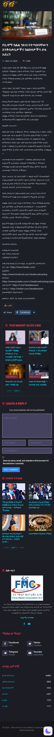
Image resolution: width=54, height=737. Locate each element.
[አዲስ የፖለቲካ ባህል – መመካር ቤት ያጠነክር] (39, 371)
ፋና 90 (4, 706)
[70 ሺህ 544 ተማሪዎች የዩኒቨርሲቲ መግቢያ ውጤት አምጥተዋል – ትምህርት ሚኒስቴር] (13, 491)
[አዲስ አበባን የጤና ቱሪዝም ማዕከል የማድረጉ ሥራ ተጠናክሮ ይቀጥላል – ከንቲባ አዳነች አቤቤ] (15, 337)
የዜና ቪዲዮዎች (8, 688)
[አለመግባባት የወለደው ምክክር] (40, 523)
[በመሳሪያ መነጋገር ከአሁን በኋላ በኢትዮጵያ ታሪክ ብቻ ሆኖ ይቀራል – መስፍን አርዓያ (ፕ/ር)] (13, 523)
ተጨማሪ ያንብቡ (27, 617)
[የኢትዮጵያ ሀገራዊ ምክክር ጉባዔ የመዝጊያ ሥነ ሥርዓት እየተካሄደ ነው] (40, 491)
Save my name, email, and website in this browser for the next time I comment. (26, 462)
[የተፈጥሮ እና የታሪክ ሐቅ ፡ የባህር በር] (15, 371)
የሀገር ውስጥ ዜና (11, 342)
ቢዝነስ (4, 700)
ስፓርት (5, 694)
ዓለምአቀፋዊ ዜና (8, 682)
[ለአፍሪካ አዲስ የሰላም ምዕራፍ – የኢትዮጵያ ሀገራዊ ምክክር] (39, 337)
